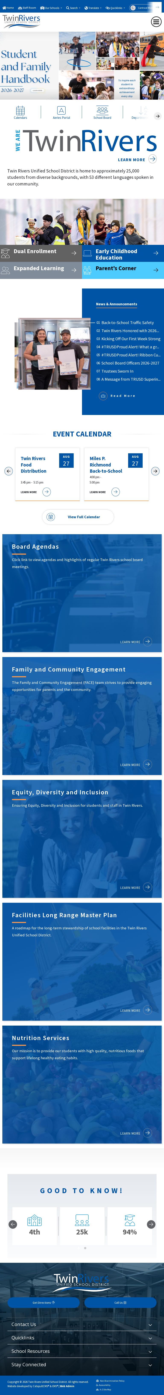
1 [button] (79, 1248)
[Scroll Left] (8, 471)
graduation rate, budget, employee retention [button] (85, 95)
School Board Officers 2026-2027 (130, 363)
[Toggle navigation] (156, 22)
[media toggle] (152, 90)
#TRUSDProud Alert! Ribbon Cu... (131, 354)
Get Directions (42, 1303)
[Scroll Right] (158, 116)
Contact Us (24, 1324)
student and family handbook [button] (79, 95)
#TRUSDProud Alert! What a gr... (130, 346)
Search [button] (74, 8)
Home (10, 8)
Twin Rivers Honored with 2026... (130, 330)
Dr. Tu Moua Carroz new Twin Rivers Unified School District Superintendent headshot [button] (72, 95)
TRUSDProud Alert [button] (91, 95)
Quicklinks (23, 1337)
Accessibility (104, 1385)
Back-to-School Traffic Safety (127, 322)
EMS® (55, 1386)
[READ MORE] (82, 69)
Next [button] (159, 89)
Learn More (132, 159)
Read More (123, 395)
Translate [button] (94, 8)
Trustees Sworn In (117, 371)
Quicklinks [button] (116, 8)
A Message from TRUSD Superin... (131, 379)
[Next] (154, 7)
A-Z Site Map (105, 1389)
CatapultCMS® (41, 1386)
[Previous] (13, 1224)
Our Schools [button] (52, 8)
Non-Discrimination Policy (112, 1380)
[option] (82, 69)
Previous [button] (146, 89)
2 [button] (85, 1248)
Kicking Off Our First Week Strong (131, 338)
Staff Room (29, 8)
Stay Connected (29, 1364)
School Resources (31, 1351)
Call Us (118, 1303)
